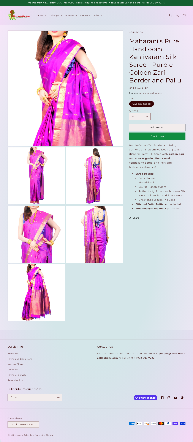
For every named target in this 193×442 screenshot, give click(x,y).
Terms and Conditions (20, 359)
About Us (13, 353)
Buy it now (157, 135)
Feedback (13, 369)
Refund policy (15, 380)
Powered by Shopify (44, 435)
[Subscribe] (58, 397)
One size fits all (141, 104)
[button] (41, 15)
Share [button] (136, 217)
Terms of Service (17, 375)
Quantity (133, 110)
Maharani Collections (24, 435)
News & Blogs (15, 364)
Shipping (133, 93)
